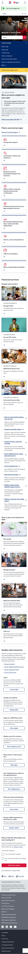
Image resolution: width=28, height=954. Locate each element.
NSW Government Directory (10, 923)
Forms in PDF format (10, 672)
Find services (5, 903)
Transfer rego (5, 53)
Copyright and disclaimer (8, 941)
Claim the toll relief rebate (9, 59)
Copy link (21, 876)
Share (12, 876)
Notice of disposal (7, 56)
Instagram (11, 927)
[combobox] (12, 37)
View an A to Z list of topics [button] (10, 132)
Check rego (5, 49)
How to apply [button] (14, 728)
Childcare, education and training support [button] (14, 500)
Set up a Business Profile (11, 669)
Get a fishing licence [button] (14, 789)
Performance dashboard (9, 920)
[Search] (24, 37)
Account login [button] (14, 689)
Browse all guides (9, 664)
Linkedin (7, 927)
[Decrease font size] (23, 14)
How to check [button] (14, 809)
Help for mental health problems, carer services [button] (14, 418)
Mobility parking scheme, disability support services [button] (12, 486)
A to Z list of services (8, 906)
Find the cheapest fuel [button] (11, 466)
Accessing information (7, 945)
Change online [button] (14, 710)
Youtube (15, 927)
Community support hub (9, 70)
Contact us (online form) (8, 895)
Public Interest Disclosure (9, 914)
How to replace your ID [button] (14, 746)
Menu (3, 3)
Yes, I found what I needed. (13, 854)
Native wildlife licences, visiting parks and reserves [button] (13, 454)
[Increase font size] (25, 14)
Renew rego (5, 46)
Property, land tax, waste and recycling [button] (13, 442)
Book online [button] (14, 765)
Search (25, 3)
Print (5, 876)
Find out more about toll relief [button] (10, 119)
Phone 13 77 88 (6, 898)
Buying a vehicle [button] (14, 828)
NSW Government (6, 951)
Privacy (3, 935)
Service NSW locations (8, 900)
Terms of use (5, 938)
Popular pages (6, 43)
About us (4, 911)
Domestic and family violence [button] (13, 429)
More (3, 65)
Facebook (3, 927)
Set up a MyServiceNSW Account (14, 667)
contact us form (18, 847)
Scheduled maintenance (9, 917)
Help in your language (8, 909)
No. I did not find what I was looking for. (15, 859)
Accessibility (5, 932)
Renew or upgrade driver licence (11, 62)
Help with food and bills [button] (11, 474)
